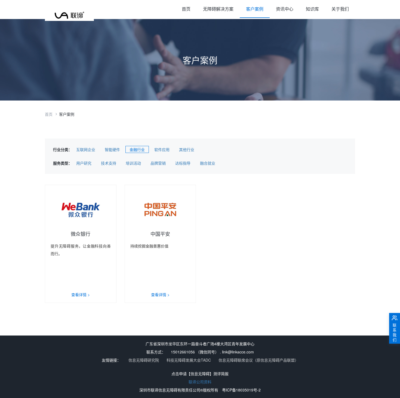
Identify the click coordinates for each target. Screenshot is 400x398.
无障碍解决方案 (218, 9)
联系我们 (394, 332)
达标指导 (182, 163)
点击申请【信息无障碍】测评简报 (200, 373)
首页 (186, 9)
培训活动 (133, 163)
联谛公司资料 (200, 381)
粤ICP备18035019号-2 (241, 390)
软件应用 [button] (162, 149)
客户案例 (254, 9)
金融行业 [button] (137, 149)
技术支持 (108, 163)
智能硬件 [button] (112, 149)
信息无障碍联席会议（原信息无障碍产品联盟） (259, 360)
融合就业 (207, 163)
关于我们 (340, 9)
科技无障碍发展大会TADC (189, 360)
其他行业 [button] (186, 149)
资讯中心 (284, 9)
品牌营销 (158, 163)
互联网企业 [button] (85, 149)
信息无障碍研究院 (143, 360)
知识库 (312, 9)
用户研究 (83, 163)
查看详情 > (80, 294)
